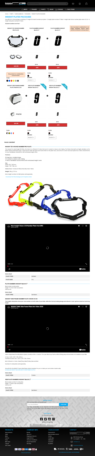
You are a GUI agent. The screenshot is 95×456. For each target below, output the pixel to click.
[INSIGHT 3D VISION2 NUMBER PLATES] (15, 41)
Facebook (41, 419)
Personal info (51, 445)
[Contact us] (73, 3)
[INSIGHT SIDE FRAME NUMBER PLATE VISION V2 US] (12, 114)
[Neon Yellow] (13, 81)
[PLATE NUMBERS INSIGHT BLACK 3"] (36, 41)
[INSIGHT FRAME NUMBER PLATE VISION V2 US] (15, 98)
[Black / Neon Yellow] (9, 133)
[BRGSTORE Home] (15, 4)
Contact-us (76, 454)
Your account (53, 443)
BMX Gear (7, 454)
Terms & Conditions (32, 452)
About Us (29, 447)
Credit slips (51, 451)
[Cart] (86, 4)
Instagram (53, 419)
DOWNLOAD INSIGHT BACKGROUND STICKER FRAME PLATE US (20, 370)
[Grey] (16, 81)
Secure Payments (31, 454)
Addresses (51, 452)
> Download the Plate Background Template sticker (18, 177)
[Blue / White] (11, 133)
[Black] (7, 81)
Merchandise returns (53, 447)
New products (8, 445)
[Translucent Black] (18, 81)
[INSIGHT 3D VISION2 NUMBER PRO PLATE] (12, 57)
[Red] (11, 81)
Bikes (6, 449)
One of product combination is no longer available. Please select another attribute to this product (80, 28)
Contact (73, 443)
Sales (6, 447)
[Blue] (9, 81)
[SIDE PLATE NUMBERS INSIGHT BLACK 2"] (36, 98)
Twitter (45, 419)
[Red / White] (13, 133)
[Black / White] (7, 133)
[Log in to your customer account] (80, 3)
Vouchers (50, 454)
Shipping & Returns (31, 449)
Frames (7, 451)
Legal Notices (30, 451)
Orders (50, 449)
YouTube (49, 419)
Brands (28, 445)
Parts (6, 452)
